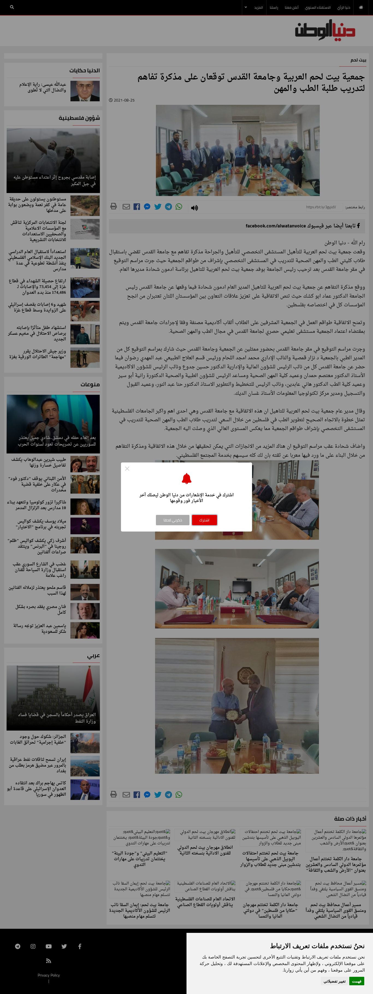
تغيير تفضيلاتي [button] (335, 981)
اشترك (204, 520)
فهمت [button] (357, 981)
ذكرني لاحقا (173, 520)
